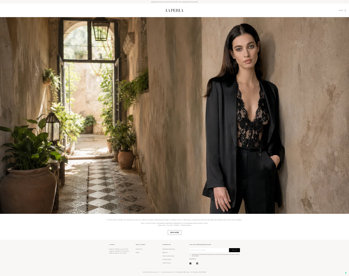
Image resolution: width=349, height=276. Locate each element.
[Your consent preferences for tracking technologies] (346, 273)
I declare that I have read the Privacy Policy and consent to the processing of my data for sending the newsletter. (215, 255)
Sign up (234, 250)
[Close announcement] (345, 1)
